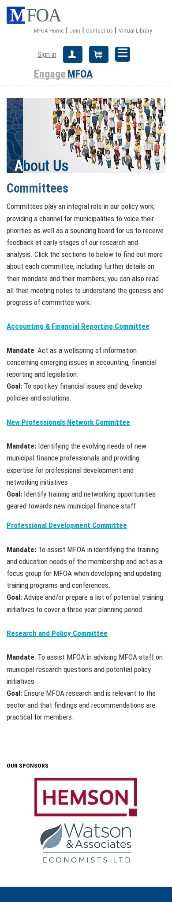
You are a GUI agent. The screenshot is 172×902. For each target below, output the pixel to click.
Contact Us (99, 30)
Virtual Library (135, 30)
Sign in (46, 54)
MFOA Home (49, 30)
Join (75, 30)
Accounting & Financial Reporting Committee (78, 326)
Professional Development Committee (67, 525)
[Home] (37, 15)
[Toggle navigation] (122, 54)
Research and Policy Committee (57, 633)
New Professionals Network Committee (68, 422)
